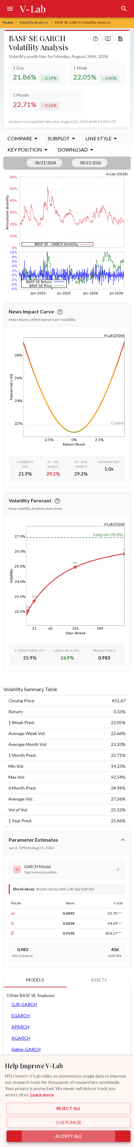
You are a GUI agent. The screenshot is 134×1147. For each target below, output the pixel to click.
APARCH (20, 1026)
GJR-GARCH (24, 1004)
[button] (67, 869)
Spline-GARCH (26, 1049)
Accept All (68, 1136)
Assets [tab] (99, 979)
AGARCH (21, 1038)
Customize (69, 1122)
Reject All (68, 1108)
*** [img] (119, 913)
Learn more (42, 1094)
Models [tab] (35, 979)
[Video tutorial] (108, 39)
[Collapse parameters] (123, 840)
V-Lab (33, 8)
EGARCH (21, 1015)
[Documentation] (120, 39)
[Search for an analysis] (124, 8)
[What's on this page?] (95, 39)
